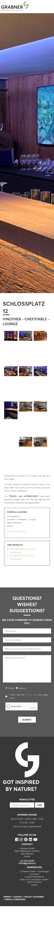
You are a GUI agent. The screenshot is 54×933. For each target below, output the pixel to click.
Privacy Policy (31, 694)
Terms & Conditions (15, 899)
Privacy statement (34, 896)
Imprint (7, 896)
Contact (17, 896)
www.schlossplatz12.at (16, 531)
